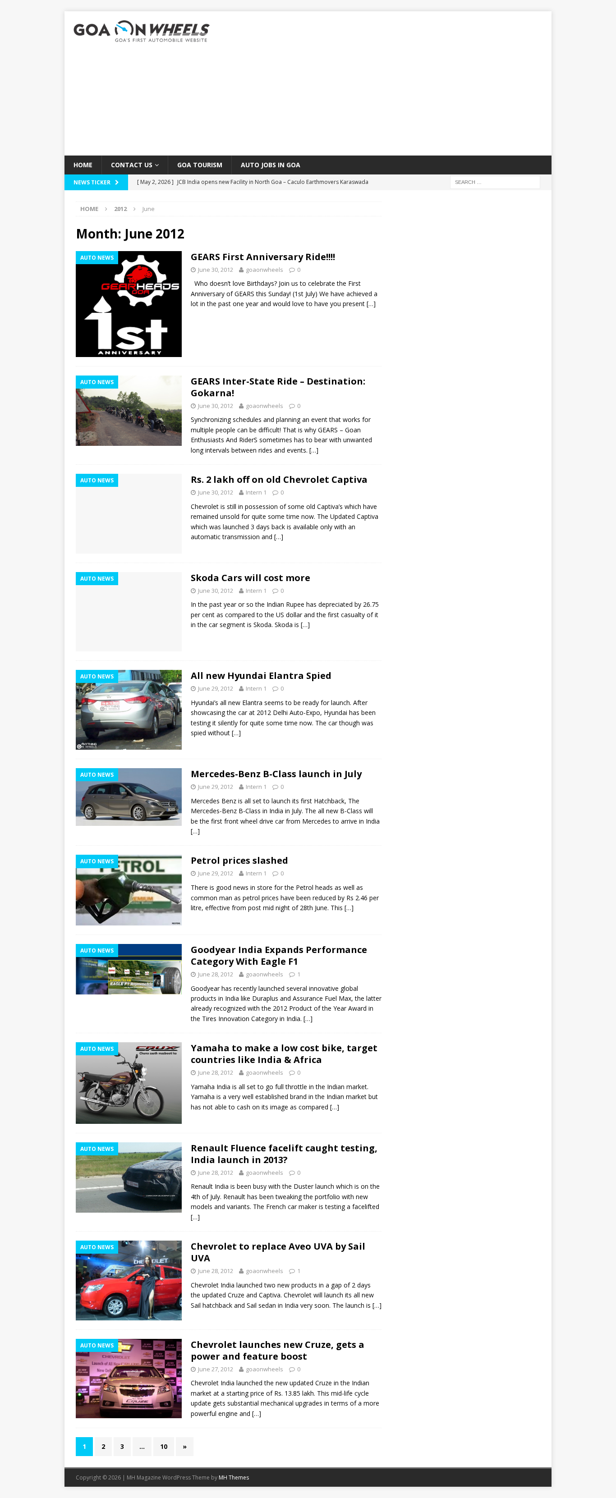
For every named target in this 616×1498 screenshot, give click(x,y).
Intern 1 (256, 492)
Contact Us (131, 164)
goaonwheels (264, 270)
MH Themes (234, 1477)
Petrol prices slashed (239, 860)
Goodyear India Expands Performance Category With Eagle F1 (279, 955)
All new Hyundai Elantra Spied (261, 675)
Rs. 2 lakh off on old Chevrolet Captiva (279, 479)
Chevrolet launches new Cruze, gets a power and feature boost (277, 1350)
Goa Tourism (199, 164)
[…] (371, 303)
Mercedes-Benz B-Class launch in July (276, 774)
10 (163, 1446)
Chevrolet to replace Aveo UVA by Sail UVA (278, 1252)
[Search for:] (495, 182)
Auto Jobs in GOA (270, 164)
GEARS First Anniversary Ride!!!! (263, 257)
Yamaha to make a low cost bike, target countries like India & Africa (284, 1054)
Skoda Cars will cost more (250, 578)
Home (83, 164)
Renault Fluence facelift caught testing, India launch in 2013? (284, 1154)
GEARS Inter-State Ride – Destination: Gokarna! (278, 387)
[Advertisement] (386, 83)
